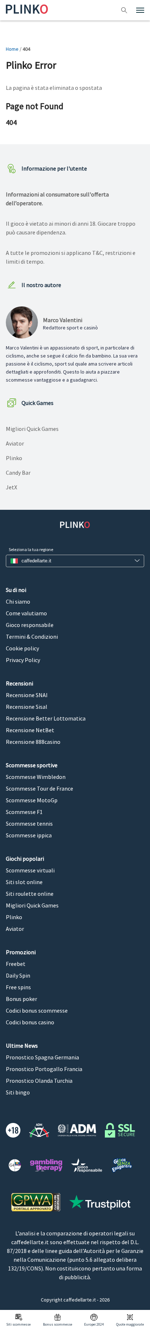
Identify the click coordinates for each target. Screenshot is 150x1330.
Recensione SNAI (27, 695)
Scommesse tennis (29, 823)
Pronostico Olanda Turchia (39, 1080)
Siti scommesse (18, 1324)
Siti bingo (18, 1092)
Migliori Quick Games (32, 428)
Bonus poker (21, 998)
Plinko (14, 458)
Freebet (15, 963)
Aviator (15, 443)
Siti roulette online (30, 893)
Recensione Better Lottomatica (46, 718)
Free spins (18, 987)
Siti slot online (24, 882)
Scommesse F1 (24, 811)
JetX (11, 487)
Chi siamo (18, 601)
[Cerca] (125, 10)
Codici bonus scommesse (37, 1010)
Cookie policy (22, 648)
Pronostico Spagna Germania (42, 1057)
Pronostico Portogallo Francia (44, 1069)
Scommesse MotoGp (32, 800)
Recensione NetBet (30, 730)
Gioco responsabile (30, 624)
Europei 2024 (94, 1324)
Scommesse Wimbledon (36, 776)
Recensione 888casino (33, 741)
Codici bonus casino (30, 1022)
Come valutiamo (26, 613)
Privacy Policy (23, 660)
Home (12, 49)
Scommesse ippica (29, 835)
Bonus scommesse (57, 1324)
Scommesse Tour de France (39, 788)
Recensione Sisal (26, 706)
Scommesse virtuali (30, 870)
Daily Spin (18, 975)
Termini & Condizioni (32, 636)
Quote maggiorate (130, 1324)
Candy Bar (18, 472)
